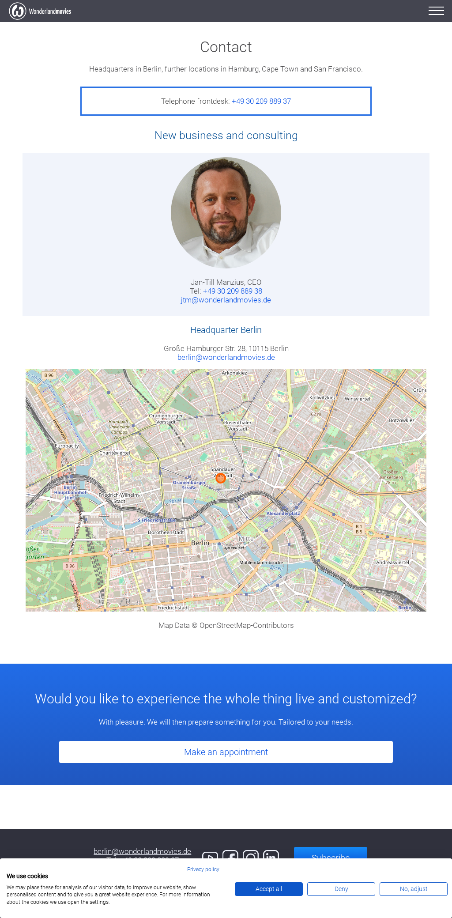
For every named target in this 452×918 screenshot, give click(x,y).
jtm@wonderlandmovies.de (226, 299)
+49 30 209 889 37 (261, 101)
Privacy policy (203, 869)
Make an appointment (226, 752)
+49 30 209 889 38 (232, 291)
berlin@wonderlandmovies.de (226, 357)
